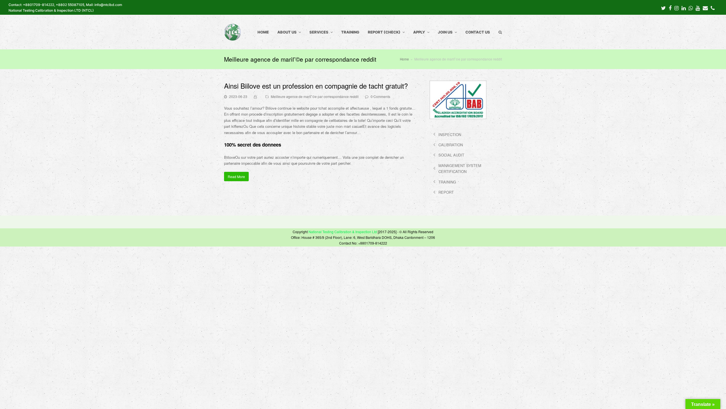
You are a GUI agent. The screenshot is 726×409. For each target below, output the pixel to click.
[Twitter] (663, 7)
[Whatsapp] (691, 7)
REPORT (446, 192)
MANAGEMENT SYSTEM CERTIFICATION (459, 168)
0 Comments (380, 96)
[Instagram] (676, 7)
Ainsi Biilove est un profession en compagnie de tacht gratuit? (316, 86)
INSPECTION (449, 134)
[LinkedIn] (683, 7)
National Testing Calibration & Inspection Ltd (343, 231)
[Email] (705, 7)
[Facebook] (670, 7)
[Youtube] (698, 7)
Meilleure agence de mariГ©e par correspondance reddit (314, 96)
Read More (236, 176)
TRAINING (447, 182)
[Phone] (713, 7)
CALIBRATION (450, 144)
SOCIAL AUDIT (451, 155)
